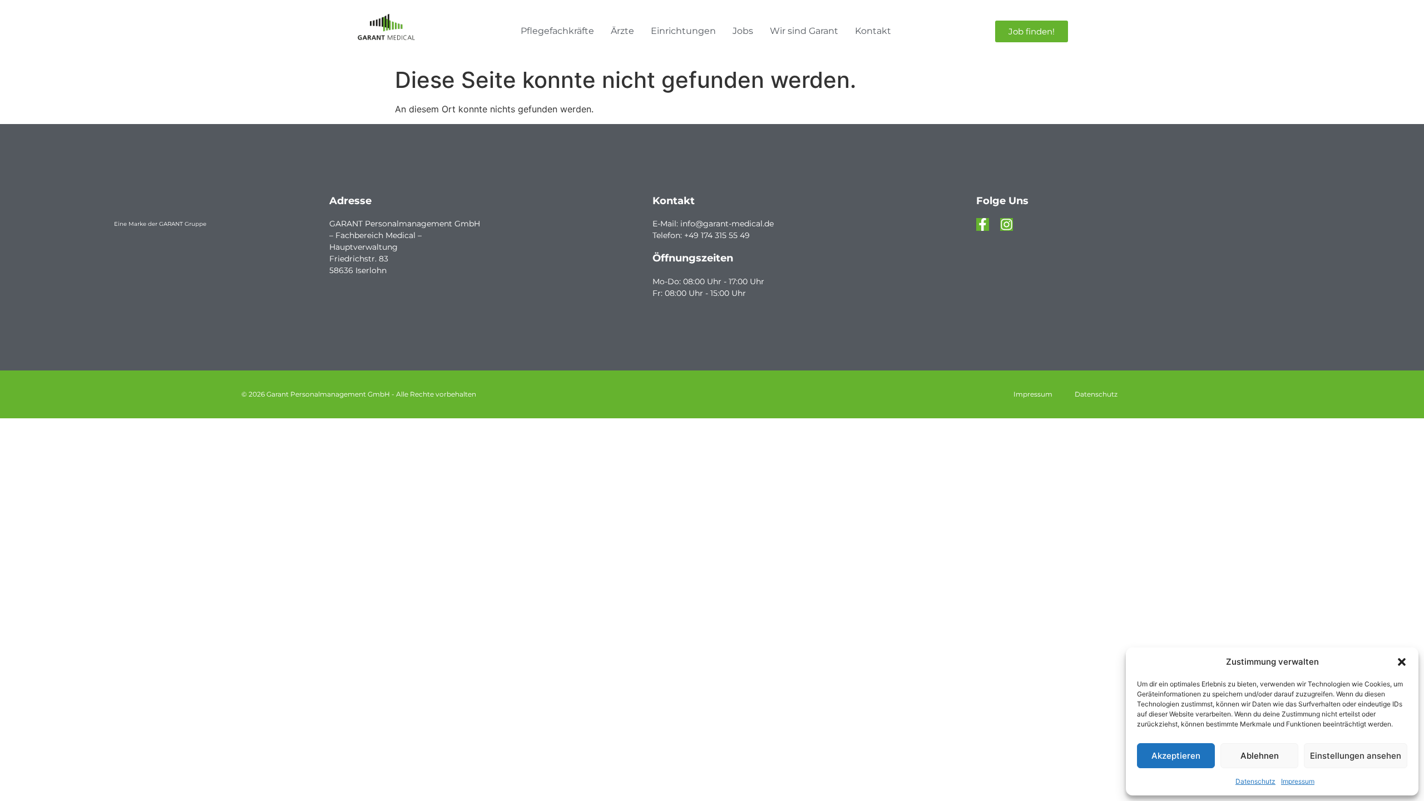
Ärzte (622, 31)
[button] (1401, 662)
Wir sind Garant (804, 31)
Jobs (743, 31)
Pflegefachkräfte (557, 31)
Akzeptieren (1175, 755)
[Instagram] (1006, 224)
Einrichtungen (683, 31)
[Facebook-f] (982, 224)
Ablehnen (1259, 755)
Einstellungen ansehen (1355, 755)
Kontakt (873, 31)
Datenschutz (1255, 781)
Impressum (1297, 781)
